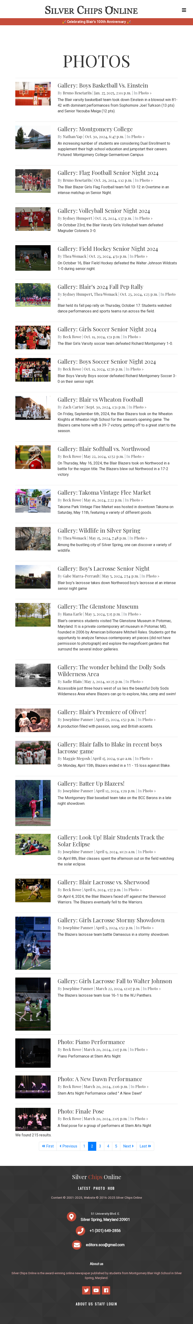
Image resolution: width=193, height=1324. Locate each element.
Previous (69, 1146)
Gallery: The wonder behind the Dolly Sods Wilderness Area (111, 670)
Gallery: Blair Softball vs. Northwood (104, 448)
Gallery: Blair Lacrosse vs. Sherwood (104, 882)
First (49, 1146)
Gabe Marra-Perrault (81, 575)
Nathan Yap (72, 136)
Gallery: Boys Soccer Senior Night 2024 (107, 361)
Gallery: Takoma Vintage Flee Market (104, 492)
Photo (99, 1188)
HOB (111, 1188)
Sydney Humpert (77, 218)
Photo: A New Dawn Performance (100, 1079)
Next (127, 1146)
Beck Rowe (72, 336)
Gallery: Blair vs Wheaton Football (100, 399)
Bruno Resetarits (77, 92)
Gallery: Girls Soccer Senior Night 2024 (107, 329)
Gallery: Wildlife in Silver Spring (99, 530)
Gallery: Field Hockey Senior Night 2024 (108, 248)
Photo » (145, 92)
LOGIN (112, 1303)
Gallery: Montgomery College (95, 129)
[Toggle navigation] (184, 10)
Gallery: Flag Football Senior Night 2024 (108, 172)
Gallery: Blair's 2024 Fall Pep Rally (100, 286)
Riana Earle (72, 613)
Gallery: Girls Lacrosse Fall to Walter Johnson (115, 981)
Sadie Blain (72, 681)
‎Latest (84, 1188)
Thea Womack (74, 256)
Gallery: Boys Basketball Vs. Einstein (103, 85)
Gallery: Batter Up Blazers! (91, 783)
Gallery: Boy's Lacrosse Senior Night (103, 568)
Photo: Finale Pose (81, 1111)
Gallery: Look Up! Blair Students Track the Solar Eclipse (111, 840)
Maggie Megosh (76, 758)
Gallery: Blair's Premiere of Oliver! (102, 712)
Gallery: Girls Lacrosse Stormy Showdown (111, 920)
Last (144, 1146)
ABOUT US (84, 1303)
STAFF (100, 1303)
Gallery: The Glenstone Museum (98, 606)
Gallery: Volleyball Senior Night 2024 (104, 210)
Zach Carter (73, 407)
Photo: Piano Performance (91, 1042)
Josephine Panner (78, 719)
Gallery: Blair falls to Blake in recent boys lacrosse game (110, 747)
